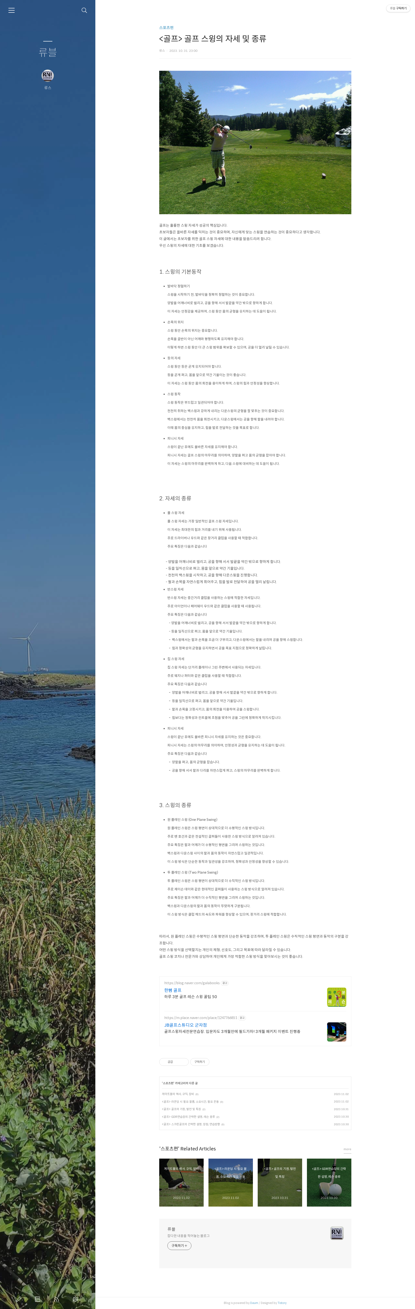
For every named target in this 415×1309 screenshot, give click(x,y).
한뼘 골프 (173, 990)
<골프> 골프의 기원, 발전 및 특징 (181, 1109)
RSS (57, 1299)
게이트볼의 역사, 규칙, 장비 (178, 1094)
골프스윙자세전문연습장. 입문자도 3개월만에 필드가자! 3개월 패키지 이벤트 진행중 (232, 1031)
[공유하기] (177, 1062)
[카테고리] (11, 10)
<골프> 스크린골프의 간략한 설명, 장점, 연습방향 (191, 1124)
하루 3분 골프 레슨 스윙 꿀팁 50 (190, 996)
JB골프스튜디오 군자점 (185, 1025)
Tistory (282, 1303)
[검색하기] (84, 10)
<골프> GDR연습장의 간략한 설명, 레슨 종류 (188, 1117)
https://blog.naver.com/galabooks (192, 983)
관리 (76, 1299)
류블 (47, 53)
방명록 (38, 1299)
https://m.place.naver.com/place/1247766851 (200, 1018)
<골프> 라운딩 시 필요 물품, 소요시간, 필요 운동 (190, 1101)
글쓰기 (19, 1299)
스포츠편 (166, 27)
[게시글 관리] (183, 1062)
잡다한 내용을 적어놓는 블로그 (188, 1236)
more (347, 1149)
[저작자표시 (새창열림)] (211, 1062)
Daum (254, 1303)
